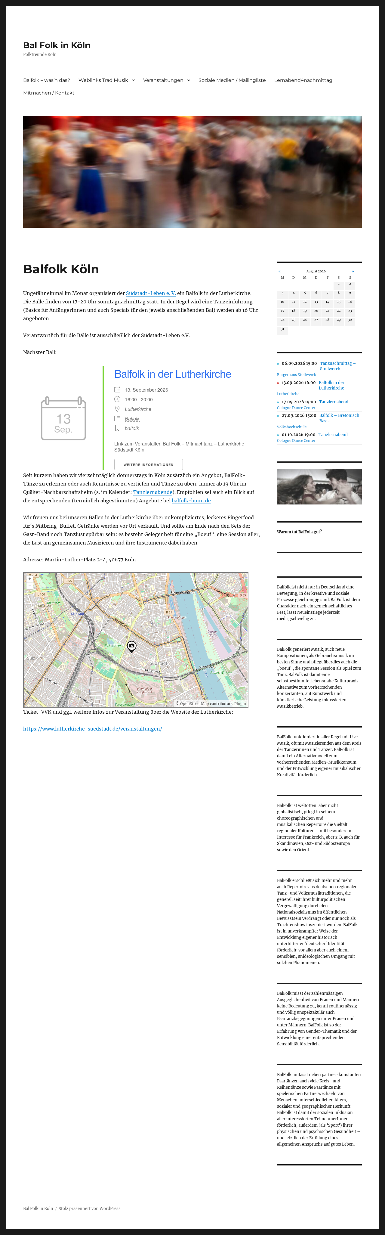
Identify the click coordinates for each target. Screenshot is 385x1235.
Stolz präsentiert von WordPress (90, 1208)
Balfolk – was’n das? (46, 80)
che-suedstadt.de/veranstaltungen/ (119, 729)
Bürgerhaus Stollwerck (296, 374)
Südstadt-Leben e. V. (151, 293)
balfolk (132, 428)
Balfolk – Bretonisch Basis (339, 418)
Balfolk (132, 418)
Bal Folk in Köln (57, 45)
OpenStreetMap (194, 703)
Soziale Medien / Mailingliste (232, 80)
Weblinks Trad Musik (103, 80)
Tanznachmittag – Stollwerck (338, 366)
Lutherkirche (138, 409)
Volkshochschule (291, 427)
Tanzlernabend (333, 402)
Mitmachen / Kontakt (49, 93)
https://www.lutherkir (49, 729)
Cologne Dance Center (296, 407)
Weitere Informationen (149, 464)
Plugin (239, 703)
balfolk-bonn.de (191, 501)
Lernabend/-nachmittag (303, 80)
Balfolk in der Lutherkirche (172, 373)
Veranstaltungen (163, 80)
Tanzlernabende (152, 492)
